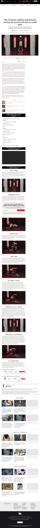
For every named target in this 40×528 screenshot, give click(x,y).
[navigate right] (37, 58)
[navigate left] (2, 58)
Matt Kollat (16, 30)
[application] (13, 157)
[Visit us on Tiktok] (27, 1)
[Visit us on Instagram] (24, 1)
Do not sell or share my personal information (21, 519)
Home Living (19, 3)
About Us (28, 516)
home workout (12, 67)
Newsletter (24, 61)
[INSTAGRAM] (7, 386)
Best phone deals (33, 504)
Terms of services (12, 212)
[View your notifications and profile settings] (33, 1)
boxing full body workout (8, 74)
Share (4, 61)
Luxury (23, 3)
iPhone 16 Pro (16, 504)
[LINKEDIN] (9, 386)
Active (15, 3)
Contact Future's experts (22, 516)
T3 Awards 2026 (21, 5)
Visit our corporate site (29, 525)
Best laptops (24, 504)
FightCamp (8, 86)
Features (27, 30)
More (29, 3)
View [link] (22, 371)
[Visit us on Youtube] (23, 1)
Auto (26, 3)
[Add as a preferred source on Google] (20, 522)
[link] (5, 371)
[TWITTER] (6, 386)
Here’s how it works (29, 32)
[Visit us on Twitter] (20, 1)
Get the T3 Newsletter (13, 5)
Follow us (20, 61)
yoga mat (10, 66)
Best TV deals (33, 507)
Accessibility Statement (14, 516)
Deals (7, 5)
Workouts (21, 18)
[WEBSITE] (10, 386)
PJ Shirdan (3, 86)
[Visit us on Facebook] (19, 1)
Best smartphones (24, 507)
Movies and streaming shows (18, 507)
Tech (12, 3)
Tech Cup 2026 (35, 5)
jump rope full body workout (20, 74)
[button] (13, 371)
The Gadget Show (28, 5)
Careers (12, 519)
